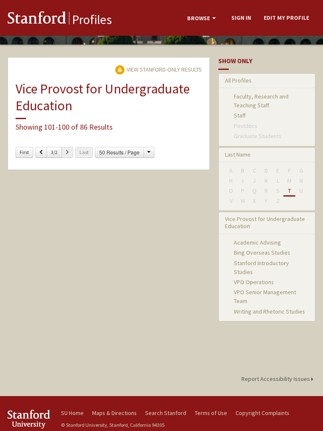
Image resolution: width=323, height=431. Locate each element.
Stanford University (29, 419)
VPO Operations (254, 282)
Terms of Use (211, 413)
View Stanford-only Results (163, 69)
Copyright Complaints (262, 413)
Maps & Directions (114, 413)
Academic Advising (257, 242)
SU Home (72, 413)
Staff (240, 115)
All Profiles (238, 80)
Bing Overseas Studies (262, 252)
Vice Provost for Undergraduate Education (265, 222)
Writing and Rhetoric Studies (269, 311)
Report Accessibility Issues (276, 379)
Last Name (238, 154)
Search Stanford (165, 413)
